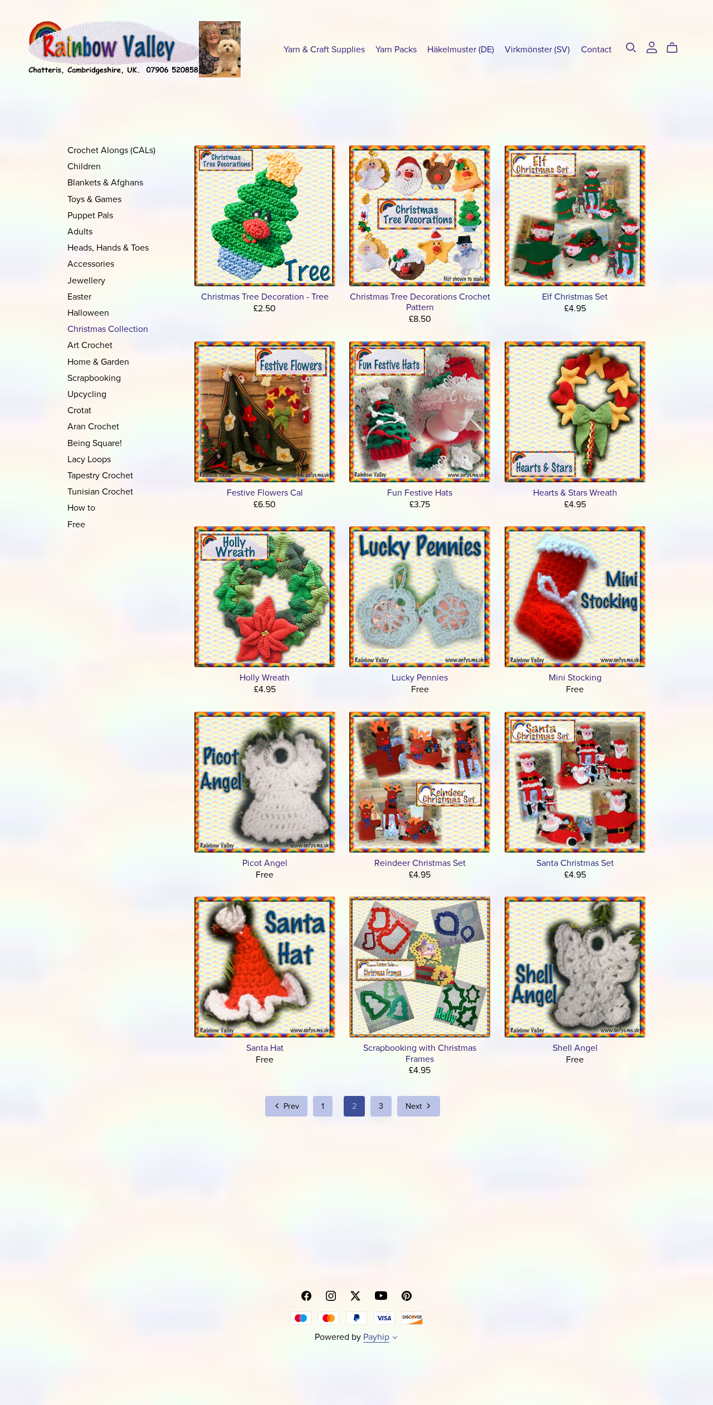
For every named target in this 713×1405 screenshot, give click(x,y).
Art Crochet (90, 345)
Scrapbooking (94, 378)
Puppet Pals (90, 215)
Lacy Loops (89, 459)
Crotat (79, 410)
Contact (596, 49)
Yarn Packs (396, 49)
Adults (79, 231)
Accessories (90, 264)
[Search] (631, 47)
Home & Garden (98, 362)
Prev (290, 1106)
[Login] (651, 46)
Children (84, 166)
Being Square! (94, 443)
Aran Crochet (93, 426)
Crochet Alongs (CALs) (111, 150)
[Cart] (676, 47)
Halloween (88, 313)
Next (415, 1106)
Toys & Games (94, 199)
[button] (395, 1339)
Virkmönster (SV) (537, 49)
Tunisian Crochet (100, 491)
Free (76, 524)
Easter (79, 296)
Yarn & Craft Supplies (324, 49)
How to (81, 507)
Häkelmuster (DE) (460, 49)
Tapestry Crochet (100, 475)
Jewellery (86, 280)
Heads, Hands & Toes (108, 247)
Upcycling (86, 394)
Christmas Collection (107, 329)
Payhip (376, 1337)
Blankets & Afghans (105, 182)
